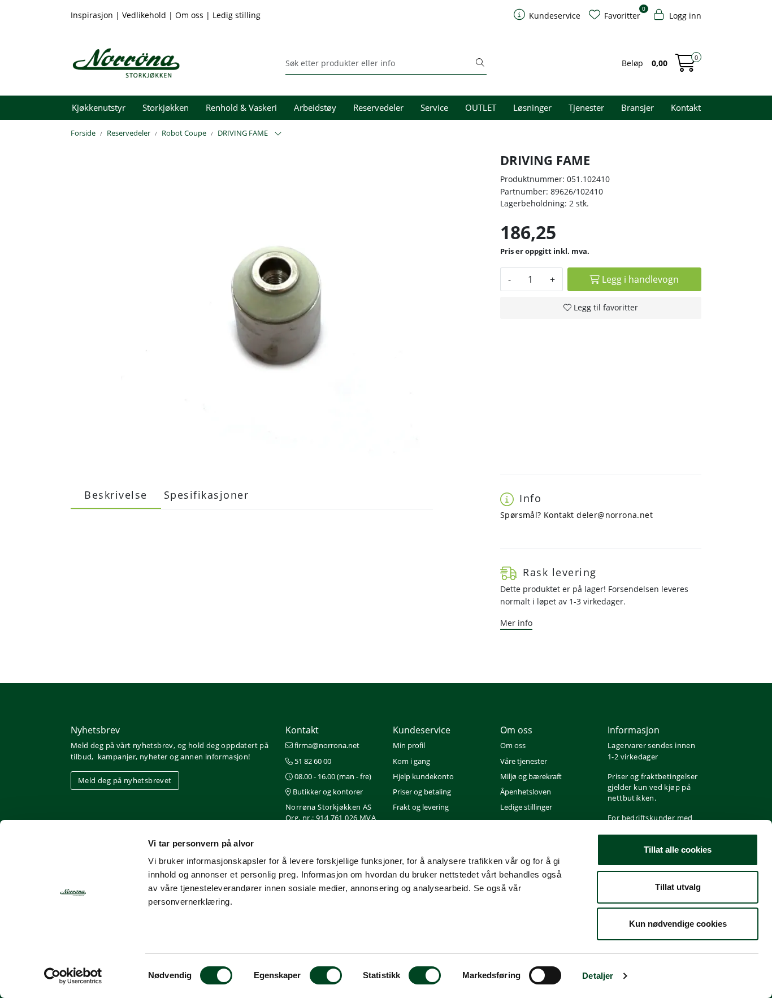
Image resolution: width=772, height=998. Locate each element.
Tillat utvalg (678, 887)
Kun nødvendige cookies (678, 923)
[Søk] (480, 63)
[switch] (326, 975)
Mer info (516, 622)
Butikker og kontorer (327, 792)
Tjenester (586, 107)
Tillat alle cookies (678, 849)
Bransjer (637, 107)
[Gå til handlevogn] (685, 66)
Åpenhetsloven (525, 792)
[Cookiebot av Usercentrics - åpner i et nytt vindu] (73, 975)
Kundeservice (421, 730)
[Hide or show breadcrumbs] (278, 134)
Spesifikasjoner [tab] (206, 495)
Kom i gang (411, 761)
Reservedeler (378, 107)
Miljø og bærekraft (531, 776)
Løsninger (532, 107)
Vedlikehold (145, 15)
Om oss (190, 15)
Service (434, 107)
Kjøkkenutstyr (98, 107)
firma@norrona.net (326, 745)
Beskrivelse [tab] (116, 495)
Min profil (409, 745)
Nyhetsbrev (95, 730)
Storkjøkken (165, 107)
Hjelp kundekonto (423, 776)
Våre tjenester (523, 761)
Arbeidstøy (315, 107)
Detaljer (597, 975)
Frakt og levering (421, 807)
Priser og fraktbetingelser (652, 776)
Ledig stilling (236, 15)
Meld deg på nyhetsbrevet (125, 780)
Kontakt (686, 107)
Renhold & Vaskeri (241, 107)
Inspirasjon (93, 15)
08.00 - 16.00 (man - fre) (332, 776)
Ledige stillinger (526, 807)
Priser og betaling (422, 792)
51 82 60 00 (312, 761)
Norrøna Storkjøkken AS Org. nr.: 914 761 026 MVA (330, 812)
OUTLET (480, 107)
